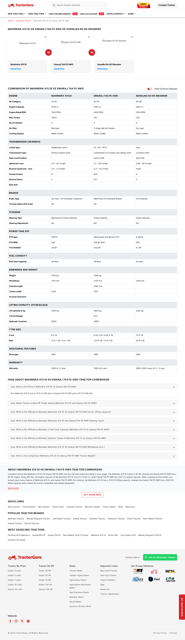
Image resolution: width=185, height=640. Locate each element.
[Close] (45, 36)
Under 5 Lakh (14, 575)
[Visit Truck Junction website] (137, 579)
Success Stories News (80, 606)
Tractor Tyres (58, 507)
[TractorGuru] (25, 557)
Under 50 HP (45, 575)
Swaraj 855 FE (38, 535)
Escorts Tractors (32, 523)
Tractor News (75, 570)
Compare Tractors (166, 5)
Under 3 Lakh (14, 570)
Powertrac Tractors (116, 518)
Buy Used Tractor (108, 570)
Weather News (76, 597)
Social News (75, 601)
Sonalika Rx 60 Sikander (109, 64)
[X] (22, 621)
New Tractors (14, 507)
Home (10, 21)
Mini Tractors (43, 507)
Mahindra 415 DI (19, 64)
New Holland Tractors (152, 518)
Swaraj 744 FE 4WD (63, 64)
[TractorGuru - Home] (21, 5)
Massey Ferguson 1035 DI (149, 535)
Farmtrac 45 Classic (17, 540)
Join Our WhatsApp (161, 557)
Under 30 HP (45, 570)
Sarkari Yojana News (79, 575)
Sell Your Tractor (108, 575)
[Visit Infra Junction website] (170, 571)
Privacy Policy (160, 633)
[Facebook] (10, 621)
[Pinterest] (28, 621)
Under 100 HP (45, 584)
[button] (92, 386)
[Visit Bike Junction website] (137, 571)
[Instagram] (16, 621)
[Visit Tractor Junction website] (154, 571)
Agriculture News (77, 580)
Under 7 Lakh (14, 580)
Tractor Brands (28, 507)
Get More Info (92, 494)
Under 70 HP (45, 580)
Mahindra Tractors (16, 518)
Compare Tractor (23, 21)
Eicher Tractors (134, 518)
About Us (104, 589)
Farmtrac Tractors (97, 518)
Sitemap (173, 633)
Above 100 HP (46, 589)
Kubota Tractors (15, 523)
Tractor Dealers (107, 580)
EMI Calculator (88, 14)
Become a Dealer (92, 507)
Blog (102, 584)
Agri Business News (79, 592)
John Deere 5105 (128, 535)
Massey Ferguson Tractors (38, 518)
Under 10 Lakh (15, 584)
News (120, 507)
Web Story (130, 507)
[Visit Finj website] (154, 579)
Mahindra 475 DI (98, 535)
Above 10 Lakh (15, 589)
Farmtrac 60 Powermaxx (19, 535)
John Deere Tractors (61, 518)
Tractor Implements (60, 14)
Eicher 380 (113, 535)
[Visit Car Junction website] (170, 579)
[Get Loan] (143, 5)
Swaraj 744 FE (54, 535)
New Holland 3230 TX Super (75, 535)
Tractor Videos (109, 507)
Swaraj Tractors (80, 518)
